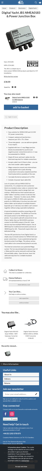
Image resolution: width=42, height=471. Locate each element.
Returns (7, 383)
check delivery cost (24, 285)
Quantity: (7, 87)
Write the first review (11, 76)
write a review (24, 303)
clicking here (25, 460)
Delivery (7, 379)
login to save (12, 117)
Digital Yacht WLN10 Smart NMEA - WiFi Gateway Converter (11, 334)
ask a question (24, 298)
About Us (7, 375)
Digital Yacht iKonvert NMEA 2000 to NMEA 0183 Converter (31, 334)
